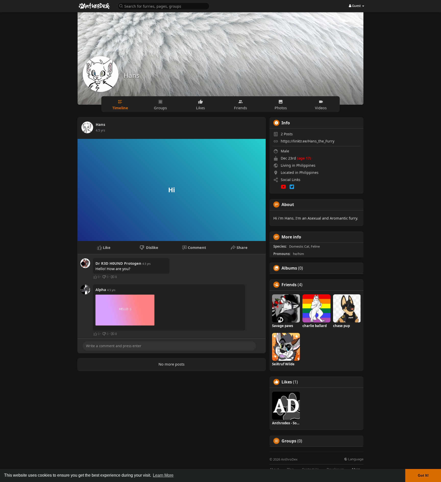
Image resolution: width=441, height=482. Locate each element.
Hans (131, 75)
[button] (163, 6)
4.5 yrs (100, 130)
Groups (288, 441)
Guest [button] (356, 5)
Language (355, 459)
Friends (289, 285)
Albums (289, 268)
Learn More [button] (163, 475)
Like (106, 247)
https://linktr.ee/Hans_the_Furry (307, 141)
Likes (286, 382)
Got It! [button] (423, 475)
